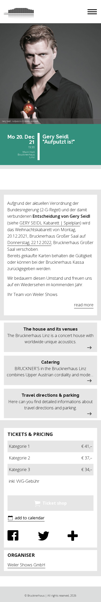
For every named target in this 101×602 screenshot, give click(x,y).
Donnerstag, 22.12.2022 (29, 242)
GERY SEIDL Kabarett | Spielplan (49, 223)
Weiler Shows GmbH (26, 565)
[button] (92, 11)
